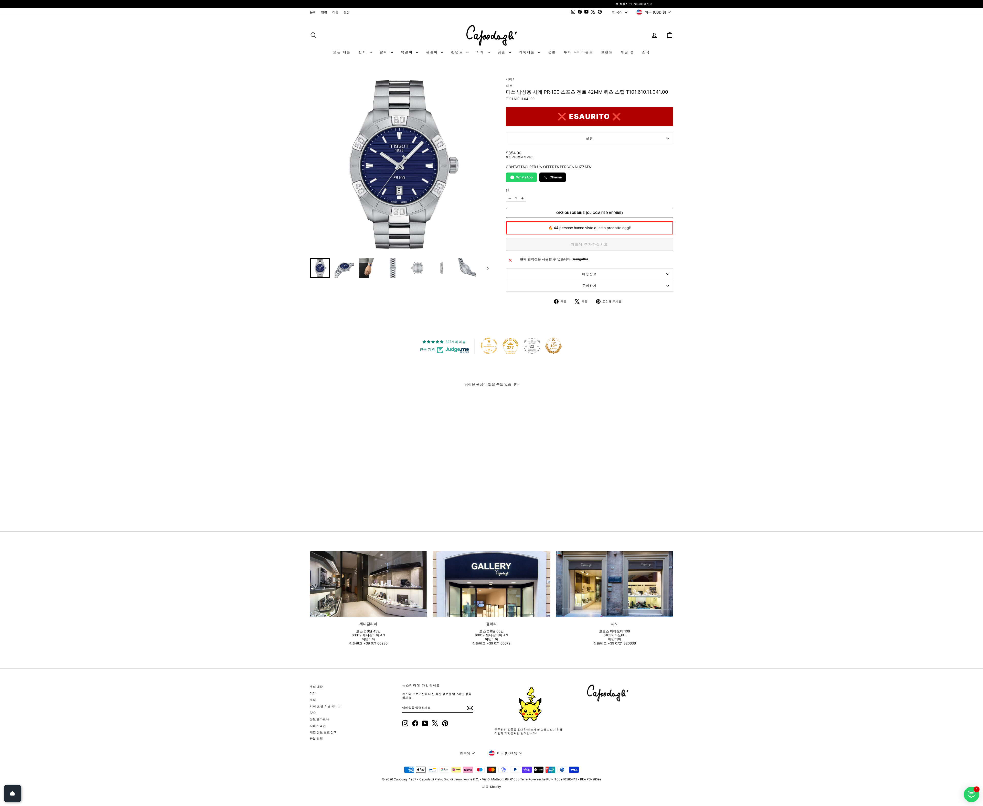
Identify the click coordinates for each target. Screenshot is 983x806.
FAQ (313, 713)
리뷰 (335, 12)
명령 (324, 12)
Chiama (556, 177)
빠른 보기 (353, 480)
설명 (589, 138)
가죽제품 (528, 52)
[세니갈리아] (368, 584)
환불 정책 (316, 738)
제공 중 (627, 52)
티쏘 (509, 86)
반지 (363, 52)
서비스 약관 (318, 726)
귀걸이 (433, 52)
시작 (509, 79)
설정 (347, 12)
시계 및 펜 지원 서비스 (325, 706)
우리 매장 (316, 687)
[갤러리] (491, 584)
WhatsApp (524, 177)
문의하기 (589, 285)
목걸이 (407, 52)
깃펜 (502, 52)
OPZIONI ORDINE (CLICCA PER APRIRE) (589, 213)
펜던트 (458, 52)
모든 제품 (342, 52)
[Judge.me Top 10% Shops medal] (553, 346)
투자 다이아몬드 (578, 52)
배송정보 (589, 274)
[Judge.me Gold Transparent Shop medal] (489, 346)
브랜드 (607, 52)
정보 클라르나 (319, 719)
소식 (646, 52)
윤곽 (313, 12)
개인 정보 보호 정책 (323, 732)
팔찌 (384, 52)
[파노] (614, 584)
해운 (508, 157)
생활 (552, 52)
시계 (481, 52)
